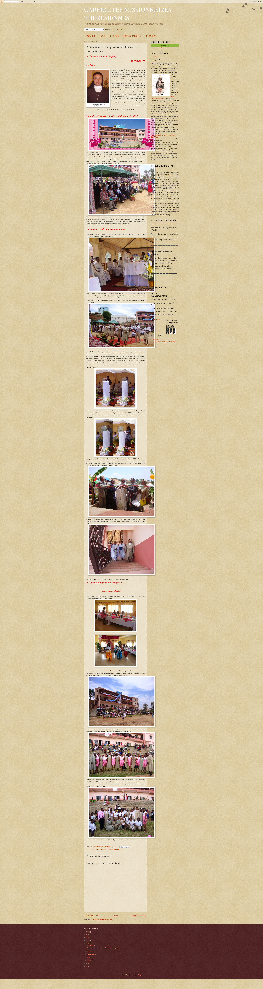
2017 (87, 934)
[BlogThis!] (122, 847)
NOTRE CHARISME (132, 36)
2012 (87, 966)
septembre (90, 954)
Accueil (115, 916)
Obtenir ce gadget (164, 47)
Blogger (139, 975)
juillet (89, 960)
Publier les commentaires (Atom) (102, 919)
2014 (87, 943)
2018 (87, 932)
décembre (90, 945)
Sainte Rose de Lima (157, 57)
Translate (119, 29)
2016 (87, 937)
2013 (87, 963)
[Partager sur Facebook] (126, 847)
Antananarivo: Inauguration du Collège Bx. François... (103, 948)
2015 (87, 940)
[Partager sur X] (124, 847)
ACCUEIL (91, 36)
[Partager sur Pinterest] (128, 847)
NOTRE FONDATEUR (109, 36)
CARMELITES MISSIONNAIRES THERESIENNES (128, 13)
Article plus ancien (139, 916)
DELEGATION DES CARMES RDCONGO (163, 342)
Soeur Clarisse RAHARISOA (112, 849)
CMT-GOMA (154, 339)
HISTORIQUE (151, 36)
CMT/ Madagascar (97, 849)
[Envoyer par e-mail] (120, 847)
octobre (89, 951)
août (88, 957)
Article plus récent (91, 916)
